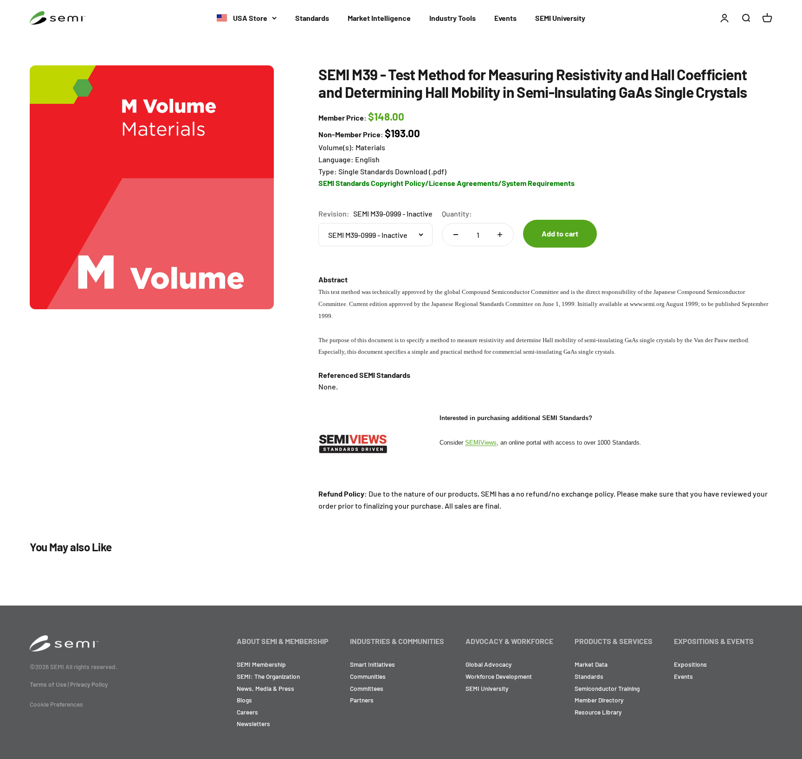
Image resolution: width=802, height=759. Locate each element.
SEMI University (560, 17)
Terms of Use (48, 684)
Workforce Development (499, 676)
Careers (247, 712)
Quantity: (457, 213)
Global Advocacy (488, 664)
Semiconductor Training (607, 688)
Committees (366, 688)
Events (505, 17)
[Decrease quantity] (455, 234)
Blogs (244, 700)
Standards (312, 17)
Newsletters (253, 723)
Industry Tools (452, 17)
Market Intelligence (379, 17)
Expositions (690, 664)
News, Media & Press (265, 688)
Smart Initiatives (372, 664)
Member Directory (599, 700)
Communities (368, 676)
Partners (362, 700)
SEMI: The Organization (268, 676)
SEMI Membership (261, 664)
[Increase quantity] (499, 234)
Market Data (591, 664)
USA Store (249, 17)
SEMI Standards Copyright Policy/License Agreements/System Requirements (446, 183)
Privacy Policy (89, 684)
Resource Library (598, 712)
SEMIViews (481, 442)
